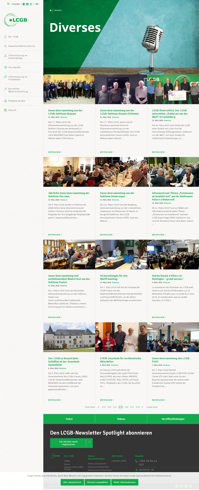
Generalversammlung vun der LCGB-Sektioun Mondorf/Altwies (119, 112)
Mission (67, 464)
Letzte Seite (152, 407)
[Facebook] (24, 4)
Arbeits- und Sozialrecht (97, 464)
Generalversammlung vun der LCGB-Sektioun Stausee (65, 112)
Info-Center (117, 456)
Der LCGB (69, 456)
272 (104, 407)
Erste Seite (90, 407)
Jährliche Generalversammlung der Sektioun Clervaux (69, 194)
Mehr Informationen (125, 482)
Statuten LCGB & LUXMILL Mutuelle (74, 468)
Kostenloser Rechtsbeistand (98, 467)
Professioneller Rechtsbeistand (99, 470)
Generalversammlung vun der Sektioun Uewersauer (117, 194)
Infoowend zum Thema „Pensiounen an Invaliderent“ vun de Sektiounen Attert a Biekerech (172, 196)
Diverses (63, 117)
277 (132, 407)
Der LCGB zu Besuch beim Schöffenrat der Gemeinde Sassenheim (63, 362)
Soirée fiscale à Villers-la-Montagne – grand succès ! (167, 277)
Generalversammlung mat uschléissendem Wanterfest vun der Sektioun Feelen (69, 279)
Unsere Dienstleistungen (96, 457)
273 (109, 407)
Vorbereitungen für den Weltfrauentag (114, 277)
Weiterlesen (54, 152)
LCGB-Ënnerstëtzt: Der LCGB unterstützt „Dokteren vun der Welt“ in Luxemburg (170, 114)
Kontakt (16, 4)
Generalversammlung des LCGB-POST (171, 360)
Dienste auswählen (97, 482)
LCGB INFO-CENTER (119, 461)
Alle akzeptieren (72, 482)
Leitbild (67, 461)
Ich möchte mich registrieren (68, 443)
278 (138, 407)
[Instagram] (31, 4)
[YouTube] (27, 4)
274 (115, 407)
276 (126, 407)
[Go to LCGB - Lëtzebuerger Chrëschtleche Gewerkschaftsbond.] (51, 10)
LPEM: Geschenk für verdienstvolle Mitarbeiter (120, 360)
